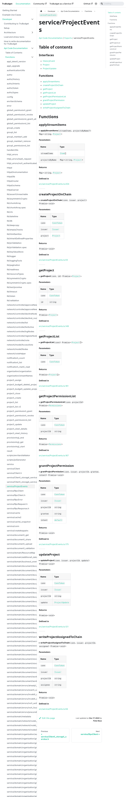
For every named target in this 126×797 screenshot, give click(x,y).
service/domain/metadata (19, 716)
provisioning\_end (15, 437)
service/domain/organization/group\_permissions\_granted (21, 791)
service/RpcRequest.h (17, 504)
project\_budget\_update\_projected (21, 389)
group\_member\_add (17, 136)
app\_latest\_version (16, 61)
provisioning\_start (16, 446)
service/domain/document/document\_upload (21, 610)
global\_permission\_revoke (20, 114)
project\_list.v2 (14, 406)
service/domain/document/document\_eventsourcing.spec (21, 583)
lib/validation (13, 300)
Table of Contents (13, 52)
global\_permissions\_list (18, 123)
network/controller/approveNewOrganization (21, 309)
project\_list (12, 402)
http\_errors (12, 154)
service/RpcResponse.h (18, 508)
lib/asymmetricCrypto (17, 198)
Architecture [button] (10, 32)
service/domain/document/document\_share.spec (21, 601)
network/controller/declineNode (21, 314)
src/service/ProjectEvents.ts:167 (54, 455)
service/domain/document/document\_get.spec (21, 592)
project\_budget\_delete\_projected (21, 384)
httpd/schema (13, 185)
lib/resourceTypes (15, 274)
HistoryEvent (49, 61)
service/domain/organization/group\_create (21, 743)
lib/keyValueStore (15, 252)
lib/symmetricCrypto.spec (19, 283)
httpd (9, 167)
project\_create (14, 398)
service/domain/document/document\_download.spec (21, 575)
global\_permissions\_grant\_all (21, 119)
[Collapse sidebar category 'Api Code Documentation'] (32, 48)
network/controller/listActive (20, 327)
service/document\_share (19, 539)
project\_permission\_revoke (20, 415)
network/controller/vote (18, 340)
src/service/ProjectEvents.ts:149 (54, 326)
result (9, 451)
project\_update (14, 424)
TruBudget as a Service (60, 3)
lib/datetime (12, 216)
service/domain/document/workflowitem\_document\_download (21, 681)
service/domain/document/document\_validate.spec (21, 628)
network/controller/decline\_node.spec (21, 318)
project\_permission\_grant (19, 411)
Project (46, 64)
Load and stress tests (14, 37)
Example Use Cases (11, 15)
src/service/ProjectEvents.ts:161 (53, 386)
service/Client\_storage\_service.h (21, 482)
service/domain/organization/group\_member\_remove (21, 778)
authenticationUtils (16, 70)
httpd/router (13, 181)
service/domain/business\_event (21, 561)
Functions (10, 57)
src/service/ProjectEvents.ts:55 (53, 260)
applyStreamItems (51, 81)
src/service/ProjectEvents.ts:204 (54, 184)
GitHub (87, 3)
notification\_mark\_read (18, 367)
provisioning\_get (15, 442)
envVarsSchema (14, 101)
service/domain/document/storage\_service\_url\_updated (21, 672)
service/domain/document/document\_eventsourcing (21, 579)
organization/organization (19, 371)
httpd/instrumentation (17, 172)
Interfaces (113, 16)
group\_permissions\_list (18, 145)
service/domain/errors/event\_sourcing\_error (21, 690)
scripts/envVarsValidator (18, 455)
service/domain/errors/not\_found (21, 707)
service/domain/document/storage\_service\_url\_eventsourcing (21, 645)
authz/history (13, 79)
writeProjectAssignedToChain (56, 107)
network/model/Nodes (17, 349)
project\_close (13, 393)
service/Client (13, 468)
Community (38, 3)
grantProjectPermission (53, 100)
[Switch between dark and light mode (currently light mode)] (96, 4)
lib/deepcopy (13, 225)
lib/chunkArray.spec (16, 207)
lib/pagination (13, 265)
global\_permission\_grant (19, 110)
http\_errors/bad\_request (19, 159)
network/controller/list (17, 322)
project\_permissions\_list (19, 420)
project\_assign (14, 380)
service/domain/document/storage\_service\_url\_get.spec (21, 659)
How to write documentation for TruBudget (17, 42)
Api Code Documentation (16, 48)
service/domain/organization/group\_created (21, 752)
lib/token (11, 296)
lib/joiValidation (14, 243)
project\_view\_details (17, 429)
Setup (6, 28)
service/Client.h (14, 473)
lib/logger (11, 256)
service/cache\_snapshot (19, 522)
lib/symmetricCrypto (16, 278)
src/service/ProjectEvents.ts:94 (53, 709)
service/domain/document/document (21, 566)
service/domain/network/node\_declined (21, 721)
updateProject (49, 104)
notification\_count (16, 358)
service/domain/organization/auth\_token (21, 734)
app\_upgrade (13, 66)
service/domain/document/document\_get (21, 588)
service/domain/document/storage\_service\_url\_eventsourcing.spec (21, 650)
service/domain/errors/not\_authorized (21, 703)
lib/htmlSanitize (14, 234)
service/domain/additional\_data (21, 557)
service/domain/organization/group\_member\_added (21, 774)
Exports (68, 38)
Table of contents (114, 13)
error (9, 105)
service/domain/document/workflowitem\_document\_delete (21, 676)
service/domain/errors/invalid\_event (21, 699)
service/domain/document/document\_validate (21, 623)
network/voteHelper (16, 353)
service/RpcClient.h (16, 495)
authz (9, 75)
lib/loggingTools (14, 260)
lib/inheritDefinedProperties (20, 238)
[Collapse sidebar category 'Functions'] (32, 57)
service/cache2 (14, 517)
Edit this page (48, 718)
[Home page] (41, 11)
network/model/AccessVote (20, 344)
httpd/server (13, 190)
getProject (48, 89)
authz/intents (13, 83)
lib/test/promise (14, 287)
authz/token (12, 88)
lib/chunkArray (14, 203)
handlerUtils (12, 150)
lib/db (9, 221)
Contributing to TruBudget (16, 23)
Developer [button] (7, 19)
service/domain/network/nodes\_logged (21, 730)
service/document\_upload (19, 544)
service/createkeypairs (17, 530)
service (10, 464)
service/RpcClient (15, 491)
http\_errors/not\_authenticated (21, 163)
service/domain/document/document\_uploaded (21, 619)
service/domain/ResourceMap (21, 552)
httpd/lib (11, 176)
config (10, 97)
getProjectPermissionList (54, 96)
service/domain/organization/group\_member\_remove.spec (21, 783)
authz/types (12, 92)
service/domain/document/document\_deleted (21, 570)
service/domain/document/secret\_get (21, 637)
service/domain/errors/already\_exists (21, 685)
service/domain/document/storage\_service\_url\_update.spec (21, 668)
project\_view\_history (17, 433)
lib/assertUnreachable (17, 194)
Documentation (23, 3)
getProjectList (49, 92)
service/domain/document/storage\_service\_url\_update (21, 663)
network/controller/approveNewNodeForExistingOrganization (21, 305)
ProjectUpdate (49, 68)
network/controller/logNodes (20, 331)
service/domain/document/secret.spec (21, 641)
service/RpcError (15, 499)
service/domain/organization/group (21, 738)
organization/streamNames (20, 375)
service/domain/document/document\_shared (21, 606)
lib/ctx (10, 212)
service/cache (13, 513)
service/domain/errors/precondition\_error (21, 712)
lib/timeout (12, 291)
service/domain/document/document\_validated (21, 632)
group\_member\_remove (19, 141)
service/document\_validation (21, 548)
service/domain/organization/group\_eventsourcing (21, 756)
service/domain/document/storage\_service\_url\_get (21, 654)
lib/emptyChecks (15, 229)
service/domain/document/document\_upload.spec (21, 614)
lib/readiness (13, 269)
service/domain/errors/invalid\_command (21, 694)
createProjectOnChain (53, 85)
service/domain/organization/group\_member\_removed (21, 787)
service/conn (13, 526)
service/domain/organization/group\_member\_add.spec (21, 769)
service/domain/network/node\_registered (21, 725)
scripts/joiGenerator (16, 460)
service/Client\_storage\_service (21, 477)
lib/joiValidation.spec (17, 247)
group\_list (12, 132)
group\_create (13, 128)
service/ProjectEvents (17, 486)
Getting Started (9, 10)
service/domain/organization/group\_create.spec (21, 747)
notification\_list (14, 362)
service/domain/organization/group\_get (21, 761)
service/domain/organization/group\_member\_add (21, 765)
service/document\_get (18, 535)
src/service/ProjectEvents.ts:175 (54, 544)
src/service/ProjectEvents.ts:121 (53, 626)
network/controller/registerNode (21, 336)
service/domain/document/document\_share (21, 597)
